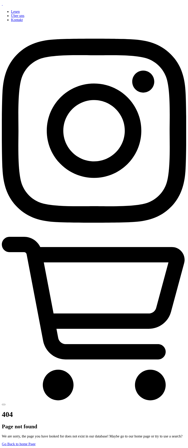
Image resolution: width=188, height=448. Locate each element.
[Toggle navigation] (4, 404)
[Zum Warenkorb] (94, 399)
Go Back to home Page (19, 444)
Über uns (17, 16)
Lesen (15, 11)
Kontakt (17, 20)
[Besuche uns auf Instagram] (94, 235)
